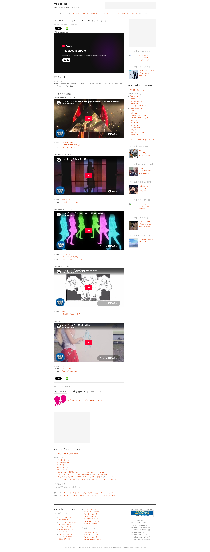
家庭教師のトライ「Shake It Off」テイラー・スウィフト (146, 57)
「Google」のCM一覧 (90, 523)
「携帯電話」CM (72, 472)
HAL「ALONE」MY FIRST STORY (144, 153)
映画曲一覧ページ (62, 465)
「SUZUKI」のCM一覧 (65, 532)
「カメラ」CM (109, 477)
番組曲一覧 (124, 13)
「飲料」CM (104, 474)
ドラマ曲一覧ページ (63, 460)
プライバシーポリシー (141, 547)
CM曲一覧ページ (62, 469)
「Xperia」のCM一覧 (90, 532)
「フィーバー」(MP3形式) (69, 257)
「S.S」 (63, 366)
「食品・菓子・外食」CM (64, 477)
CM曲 (63, 24)
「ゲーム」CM (61, 479)
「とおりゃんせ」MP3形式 (69, 202)
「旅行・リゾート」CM (97, 479)
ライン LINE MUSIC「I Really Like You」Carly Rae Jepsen (145, 224)
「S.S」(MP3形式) (67, 369)
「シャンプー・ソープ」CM (65, 474)
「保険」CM (85, 479)
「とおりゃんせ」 (66, 199)
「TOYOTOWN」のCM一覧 (92, 539)
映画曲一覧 (133, 13)
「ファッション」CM (86, 472)
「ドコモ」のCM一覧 (64, 517)
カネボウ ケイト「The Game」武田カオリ (144, 188)
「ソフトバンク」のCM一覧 (67, 522)
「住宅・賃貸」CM (73, 479)
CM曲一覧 (94, 13)
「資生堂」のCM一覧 (90, 514)
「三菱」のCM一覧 (64, 539)
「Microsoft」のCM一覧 (91, 521)
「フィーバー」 (65, 254)
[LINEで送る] (67, 28)
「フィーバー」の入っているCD (71, 259)
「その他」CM (111, 479)
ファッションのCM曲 (71, 24)
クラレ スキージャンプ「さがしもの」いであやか (146, 73)
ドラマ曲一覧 (104, 13)
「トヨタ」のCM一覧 (64, 527)
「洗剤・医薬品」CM (82, 474)
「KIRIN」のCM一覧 (90, 509)
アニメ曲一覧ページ (63, 462)
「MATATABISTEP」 (66, 142)
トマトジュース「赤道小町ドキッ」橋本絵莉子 (145, 206)
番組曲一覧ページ (62, 467)
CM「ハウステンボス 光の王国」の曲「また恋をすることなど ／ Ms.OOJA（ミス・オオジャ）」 (90, 493)
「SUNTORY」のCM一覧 (91, 511)
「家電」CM (99, 477)
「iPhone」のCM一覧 (90, 537)
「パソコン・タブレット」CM (84, 477)
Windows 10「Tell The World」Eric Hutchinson (145, 170)
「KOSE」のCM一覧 (90, 516)
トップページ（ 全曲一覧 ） (68, 453)
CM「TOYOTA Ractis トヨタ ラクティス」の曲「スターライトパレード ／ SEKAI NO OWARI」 (89, 495)
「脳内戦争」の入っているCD (70, 314)
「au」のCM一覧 (63, 520)
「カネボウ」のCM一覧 (91, 519)
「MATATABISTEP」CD (68, 147)
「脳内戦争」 (64, 311)
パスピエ (67, 386)
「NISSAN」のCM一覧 (65, 536)
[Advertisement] (130, 5)
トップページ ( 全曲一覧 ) (81, 13)
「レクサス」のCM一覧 (65, 529)
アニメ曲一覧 (114, 13)
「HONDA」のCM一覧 (65, 534)
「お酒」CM (95, 474)
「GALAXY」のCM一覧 (91, 535)
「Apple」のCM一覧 (64, 524)
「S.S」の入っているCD (69, 371)
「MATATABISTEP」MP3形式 (70, 145)
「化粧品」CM (99, 472)
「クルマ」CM (61, 472)
